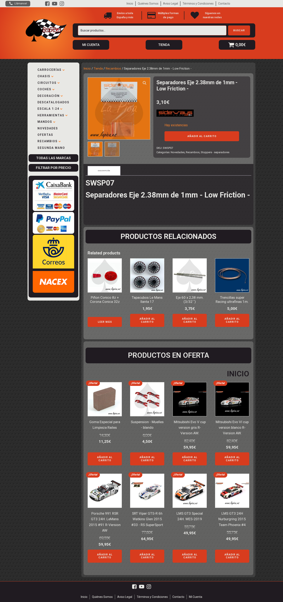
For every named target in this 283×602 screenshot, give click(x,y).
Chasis (43, 76)
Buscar (239, 30)
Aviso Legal (170, 3)
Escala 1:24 (48, 108)
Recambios (47, 141)
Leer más (105, 321)
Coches (44, 89)
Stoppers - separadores (215, 152)
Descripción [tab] (104, 171)
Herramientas (50, 115)
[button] (144, 83)
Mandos (44, 121)
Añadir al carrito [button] (147, 320)
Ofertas (45, 134)
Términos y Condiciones (198, 3)
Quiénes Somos (148, 3)
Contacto (224, 3)
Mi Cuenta (195, 596)
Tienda (98, 68)
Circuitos (47, 82)
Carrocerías (49, 69)
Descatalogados (53, 102)
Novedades (47, 128)
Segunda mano (51, 147)
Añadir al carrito (201, 136)
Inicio (130, 3)
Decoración (48, 96)
